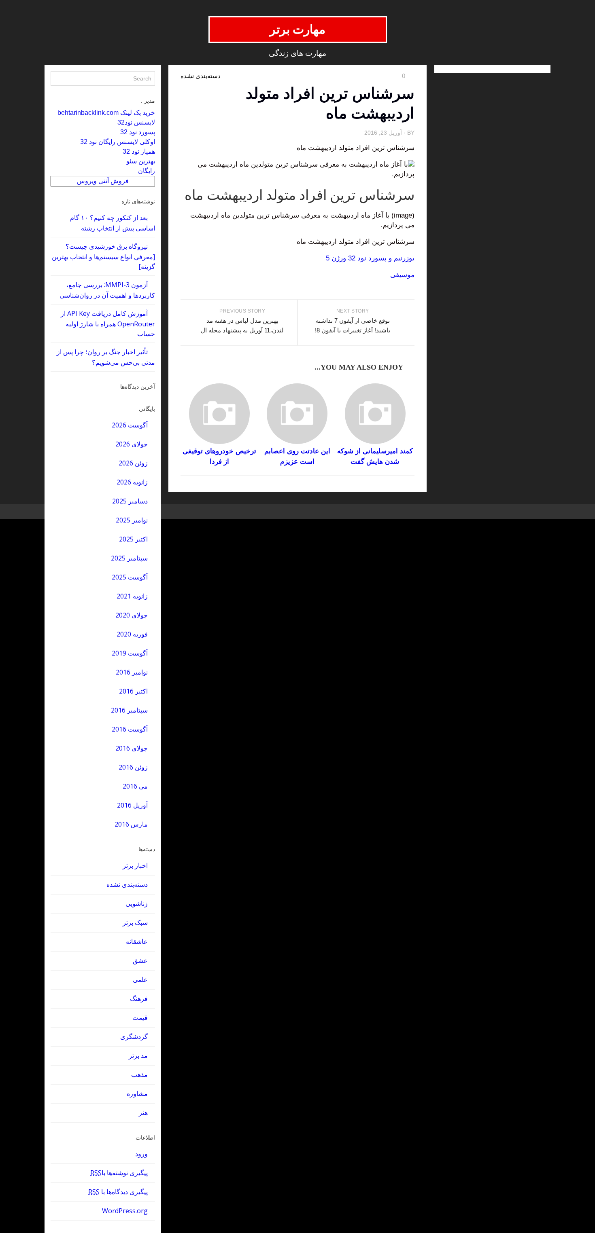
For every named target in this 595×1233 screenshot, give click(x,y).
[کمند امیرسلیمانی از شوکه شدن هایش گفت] (375, 413)
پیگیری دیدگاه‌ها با (118, 1191)
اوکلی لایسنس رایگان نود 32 (117, 141)
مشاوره (137, 1093)
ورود (141, 1153)
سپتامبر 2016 (129, 710)
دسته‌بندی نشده (127, 884)
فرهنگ (139, 998)
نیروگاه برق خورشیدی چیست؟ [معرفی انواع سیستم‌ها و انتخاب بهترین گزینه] (103, 256)
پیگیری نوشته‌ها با (119, 1172)
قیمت (140, 1017)
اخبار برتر (135, 865)
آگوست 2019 (130, 653)
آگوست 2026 (130, 425)
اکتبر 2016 (133, 691)
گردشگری (134, 1036)
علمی (140, 979)
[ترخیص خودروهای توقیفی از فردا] (219, 413)
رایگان (146, 170)
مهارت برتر (298, 29)
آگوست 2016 (130, 729)
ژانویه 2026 (132, 482)
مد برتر (138, 1055)
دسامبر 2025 (130, 501)
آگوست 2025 (130, 577)
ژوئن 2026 (133, 463)
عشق (140, 960)
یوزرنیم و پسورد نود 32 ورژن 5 (370, 258)
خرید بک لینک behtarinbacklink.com (106, 112)
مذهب (139, 1074)
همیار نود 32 (139, 151)
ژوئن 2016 (133, 767)
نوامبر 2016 (132, 672)
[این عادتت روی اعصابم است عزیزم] (297, 413)
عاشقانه (137, 941)
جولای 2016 (131, 748)
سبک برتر (135, 922)
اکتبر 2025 (133, 539)
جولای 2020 (131, 615)
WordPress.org (125, 1210)
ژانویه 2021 (132, 596)
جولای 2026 (131, 444)
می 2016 (135, 786)
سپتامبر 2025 (129, 558)
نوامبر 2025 (132, 520)
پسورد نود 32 (137, 132)
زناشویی (136, 903)
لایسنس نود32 (136, 122)
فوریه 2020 (132, 634)
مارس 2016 (131, 824)
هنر (143, 1112)
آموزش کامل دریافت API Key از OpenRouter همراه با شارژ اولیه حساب (108, 323)
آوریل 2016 (132, 805)
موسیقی (402, 275)
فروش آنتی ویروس (103, 181)
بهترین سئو (140, 161)
